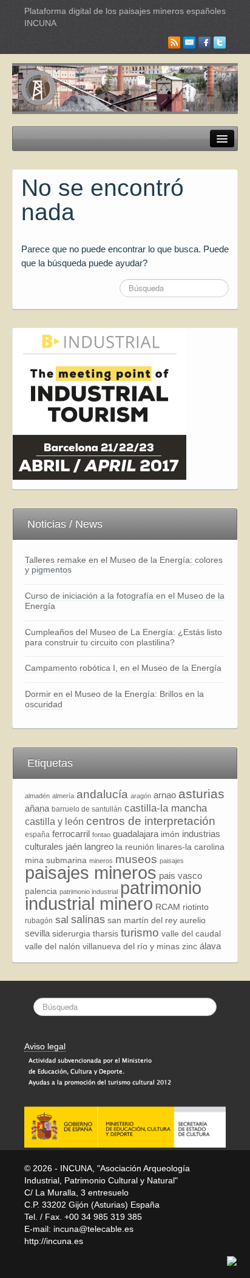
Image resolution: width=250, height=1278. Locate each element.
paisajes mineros (91, 873)
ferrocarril (71, 834)
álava (210, 946)
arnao (165, 795)
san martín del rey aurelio (156, 920)
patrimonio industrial (88, 891)
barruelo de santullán (87, 809)
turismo (140, 932)
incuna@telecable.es (93, 1229)
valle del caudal (191, 933)
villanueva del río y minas (131, 946)
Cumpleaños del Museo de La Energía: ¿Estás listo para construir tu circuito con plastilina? (123, 637)
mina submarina (56, 860)
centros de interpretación (150, 821)
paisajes (172, 860)
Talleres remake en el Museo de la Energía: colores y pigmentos (124, 565)
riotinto (196, 907)
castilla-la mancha (165, 808)
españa (37, 834)
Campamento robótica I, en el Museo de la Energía (123, 668)
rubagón (39, 920)
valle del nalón (52, 946)
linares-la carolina (191, 847)
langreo (98, 846)
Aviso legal (45, 1046)
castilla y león (54, 821)
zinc (189, 946)
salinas (88, 919)
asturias (201, 794)
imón (170, 834)
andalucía (102, 794)
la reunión (135, 847)
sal (62, 919)
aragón (140, 795)
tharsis (105, 933)
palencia (41, 891)
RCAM (167, 907)
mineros (101, 860)
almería (63, 795)
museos (136, 859)
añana (37, 808)
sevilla (37, 933)
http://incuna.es (53, 1241)
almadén (37, 795)
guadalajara (135, 834)
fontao (101, 834)
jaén (74, 846)
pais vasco (180, 875)
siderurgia (71, 933)
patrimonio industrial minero (113, 895)
